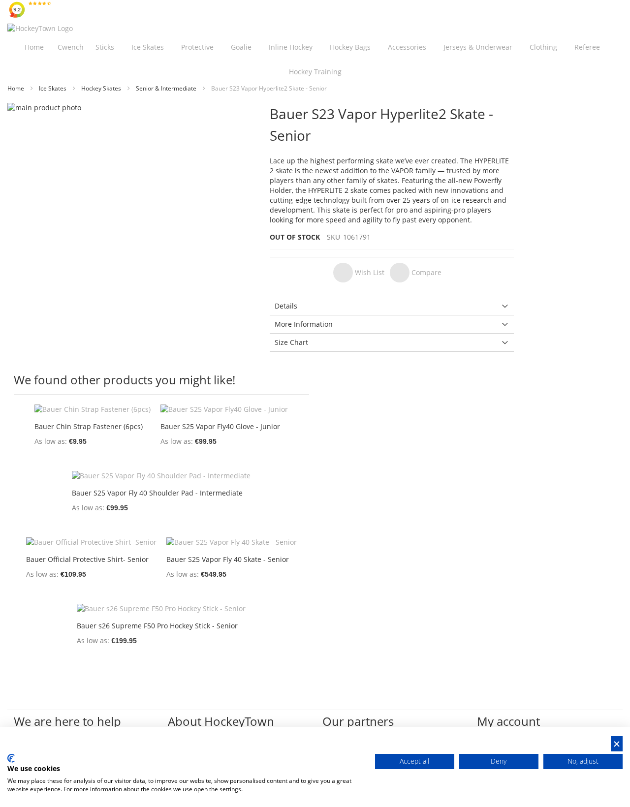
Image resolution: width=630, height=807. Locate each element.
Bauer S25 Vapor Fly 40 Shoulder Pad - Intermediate (157, 492)
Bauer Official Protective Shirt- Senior (87, 559)
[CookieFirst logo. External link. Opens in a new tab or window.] (11, 758)
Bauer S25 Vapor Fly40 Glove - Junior (220, 426)
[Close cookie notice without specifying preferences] (617, 743)
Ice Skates (53, 88)
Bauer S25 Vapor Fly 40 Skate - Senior (227, 559)
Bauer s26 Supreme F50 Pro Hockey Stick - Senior (157, 625)
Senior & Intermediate (167, 88)
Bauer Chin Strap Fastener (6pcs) (88, 426)
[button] (358, 272)
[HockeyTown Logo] (40, 28)
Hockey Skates (102, 88)
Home (16, 88)
